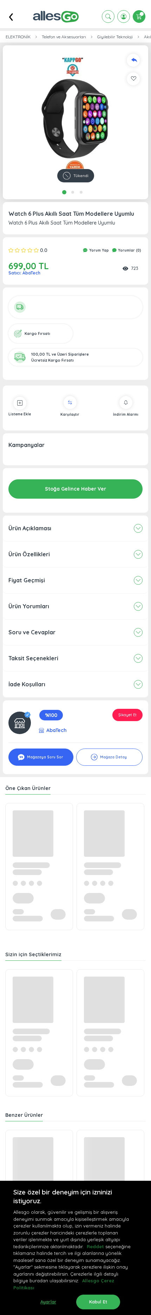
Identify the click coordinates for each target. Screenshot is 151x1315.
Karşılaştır (69, 414)
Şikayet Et (127, 714)
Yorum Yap (98, 250)
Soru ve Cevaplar (31, 632)
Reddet (95, 1246)
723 (134, 268)
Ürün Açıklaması (29, 528)
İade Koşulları (26, 684)
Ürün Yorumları (28, 606)
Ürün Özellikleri (29, 554)
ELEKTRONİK (18, 37)
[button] (75, 118)
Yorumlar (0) (129, 250)
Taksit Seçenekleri (33, 658)
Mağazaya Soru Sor (44, 757)
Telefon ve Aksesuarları (64, 37)
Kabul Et (98, 1301)
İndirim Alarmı (125, 414)
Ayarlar (48, 1301)
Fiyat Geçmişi (26, 580)
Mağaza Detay (113, 757)
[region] (75, 1248)
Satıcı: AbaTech (24, 273)
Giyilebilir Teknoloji (115, 37)
